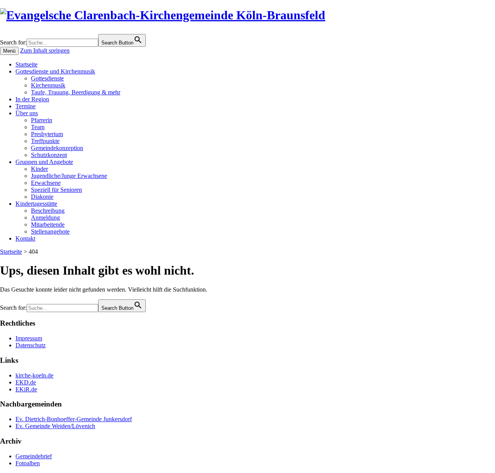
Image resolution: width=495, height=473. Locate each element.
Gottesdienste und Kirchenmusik (55, 71)
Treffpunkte (45, 141)
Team (37, 127)
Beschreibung (48, 210)
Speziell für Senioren (56, 189)
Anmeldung (45, 217)
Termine (25, 106)
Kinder (39, 169)
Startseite (26, 64)
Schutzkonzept (49, 155)
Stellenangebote (50, 231)
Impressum (28, 338)
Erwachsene (46, 182)
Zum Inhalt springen (45, 50)
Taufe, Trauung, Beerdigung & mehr (75, 92)
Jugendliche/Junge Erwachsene (69, 175)
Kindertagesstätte (36, 203)
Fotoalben (27, 463)
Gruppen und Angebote (44, 162)
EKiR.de (26, 389)
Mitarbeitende (48, 224)
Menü (9, 51)
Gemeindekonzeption (57, 148)
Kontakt (25, 238)
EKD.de (25, 382)
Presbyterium (47, 134)
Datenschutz (30, 345)
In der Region (32, 99)
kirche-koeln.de (34, 375)
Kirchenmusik (48, 85)
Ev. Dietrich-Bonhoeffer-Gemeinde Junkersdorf (73, 419)
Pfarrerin (41, 120)
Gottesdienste (47, 78)
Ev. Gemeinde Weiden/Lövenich (55, 426)
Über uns (26, 113)
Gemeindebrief (33, 456)
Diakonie (42, 196)
